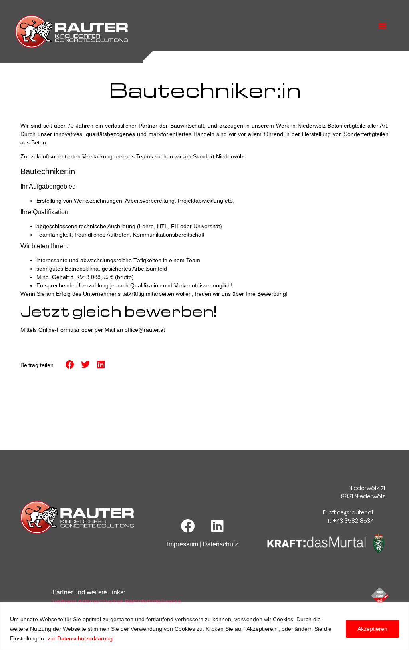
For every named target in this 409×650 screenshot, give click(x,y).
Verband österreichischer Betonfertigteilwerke (116, 601)
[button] (382, 25)
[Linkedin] (218, 526)
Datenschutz (220, 544)
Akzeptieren (372, 629)
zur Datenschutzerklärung (80, 638)
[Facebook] (188, 526)
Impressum (182, 544)
